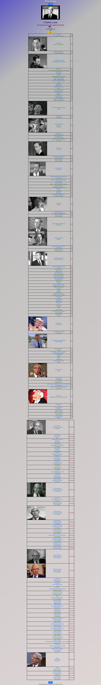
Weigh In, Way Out (57, 677)
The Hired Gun (57, 615)
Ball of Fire (58, 188)
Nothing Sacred (58, 84)
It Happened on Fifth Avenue (58, 266)
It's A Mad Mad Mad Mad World (59, 340)
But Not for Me (58, 314)
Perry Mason (57, 425)
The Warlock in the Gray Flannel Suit (57, 645)
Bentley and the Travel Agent (57, 445)
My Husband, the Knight (57, 593)
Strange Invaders (59, 410)
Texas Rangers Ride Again (58, 156)
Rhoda (57, 658)
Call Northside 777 (59, 272)
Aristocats (59, 395)
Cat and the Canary (59, 124)
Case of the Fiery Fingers (57, 427)
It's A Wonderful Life (58, 258)
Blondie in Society (59, 185)
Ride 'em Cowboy (58, 215)
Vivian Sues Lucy (57, 476)
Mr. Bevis (57, 449)
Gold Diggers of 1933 (58, 60)
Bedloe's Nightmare (57, 556)
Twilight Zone (57, 448)
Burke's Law (57, 497)
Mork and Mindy (57, 672)
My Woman (58, 69)
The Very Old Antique (57, 530)
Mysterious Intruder (58, 249)
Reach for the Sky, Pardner (57, 597)
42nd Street (58, 43)
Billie (59, 357)
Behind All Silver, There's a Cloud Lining (57, 535)
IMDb (50, 32)
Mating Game (59, 305)
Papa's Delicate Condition (58, 331)
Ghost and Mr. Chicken (59, 360)
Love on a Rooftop (57, 591)
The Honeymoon (57, 659)
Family (57, 667)
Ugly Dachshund (58, 369)
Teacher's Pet (59, 302)
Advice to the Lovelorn (59, 51)
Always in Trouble (59, 95)
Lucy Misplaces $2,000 (57, 462)
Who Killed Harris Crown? (57, 499)
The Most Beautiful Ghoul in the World (57, 588)
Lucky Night (58, 116)
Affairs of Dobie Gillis (58, 293)
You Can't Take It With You (58, 98)
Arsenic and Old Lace (58, 237)
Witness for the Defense (57, 454)
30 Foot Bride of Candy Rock (59, 311)
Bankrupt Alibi (57, 436)
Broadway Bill (59, 72)
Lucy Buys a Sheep (57, 467)
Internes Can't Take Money (59, 81)
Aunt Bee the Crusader (57, 526)
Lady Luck (59, 75)
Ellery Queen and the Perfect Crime (59, 176)
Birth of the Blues (59, 182)
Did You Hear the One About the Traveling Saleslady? (58, 384)
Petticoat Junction (57, 488)
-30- (59, 308)
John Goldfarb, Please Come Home (58, 351)
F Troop (57, 596)
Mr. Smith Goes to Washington (58, 107)
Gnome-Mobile (58, 378)
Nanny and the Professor (57, 618)
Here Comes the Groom (58, 284)
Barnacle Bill (58, 191)
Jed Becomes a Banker (57, 480)
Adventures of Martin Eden (59, 194)
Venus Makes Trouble (58, 90)
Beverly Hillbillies (57, 479)
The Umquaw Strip (57, 544)
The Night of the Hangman (57, 606)
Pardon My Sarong (59, 212)
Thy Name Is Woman (57, 522)
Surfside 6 (57, 452)
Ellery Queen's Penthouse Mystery (58, 179)
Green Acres (57, 609)
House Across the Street (58, 275)
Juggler (58, 290)
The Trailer (57, 440)
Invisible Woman (58, 168)
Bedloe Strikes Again (57, 503)
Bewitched (57, 644)
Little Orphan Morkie (57, 673)
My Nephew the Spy (57, 580)
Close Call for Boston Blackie (58, 246)
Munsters (57, 587)
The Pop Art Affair (57, 602)
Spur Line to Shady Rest (57, 489)
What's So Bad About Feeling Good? (59, 387)
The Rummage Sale (57, 610)
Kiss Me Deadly (58, 296)
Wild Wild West (57, 605)
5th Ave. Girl (58, 133)
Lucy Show (57, 461)
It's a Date (59, 148)
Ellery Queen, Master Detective (59, 139)
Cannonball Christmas (57, 512)
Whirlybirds (57, 435)
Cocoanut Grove (58, 92)
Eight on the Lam (58, 381)
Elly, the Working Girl (57, 632)
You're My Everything (58, 278)
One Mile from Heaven (59, 78)
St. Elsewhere (57, 676)
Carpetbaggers (58, 354)
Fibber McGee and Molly (57, 439)
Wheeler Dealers (58, 348)
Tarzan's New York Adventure (58, 223)
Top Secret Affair (58, 299)
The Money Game (57, 458)
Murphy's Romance (58, 413)
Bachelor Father (57, 443)
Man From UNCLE (57, 600)
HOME (50, 4)
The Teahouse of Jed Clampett (57, 624)
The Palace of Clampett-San (57, 628)
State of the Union (59, 269)
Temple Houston (57, 520)
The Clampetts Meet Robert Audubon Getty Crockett (57, 641)
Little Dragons (59, 404)
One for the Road (57, 650)
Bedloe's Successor (57, 570)
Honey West (57, 583)
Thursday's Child (57, 669)
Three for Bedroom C (58, 287)
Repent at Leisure (59, 159)
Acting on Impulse (59, 416)
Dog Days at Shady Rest (57, 539)
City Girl (58, 34)
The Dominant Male (57, 548)
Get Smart (57, 578)
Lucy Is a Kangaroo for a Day (57, 471)
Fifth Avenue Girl (58, 136)
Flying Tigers (58, 203)
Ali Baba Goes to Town (59, 87)
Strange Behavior (59, 407)
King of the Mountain (57, 584)
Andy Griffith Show (57, 525)
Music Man (58, 323)
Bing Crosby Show (57, 547)
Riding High (58, 281)
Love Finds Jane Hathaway (57, 637)
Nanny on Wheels (57, 619)
